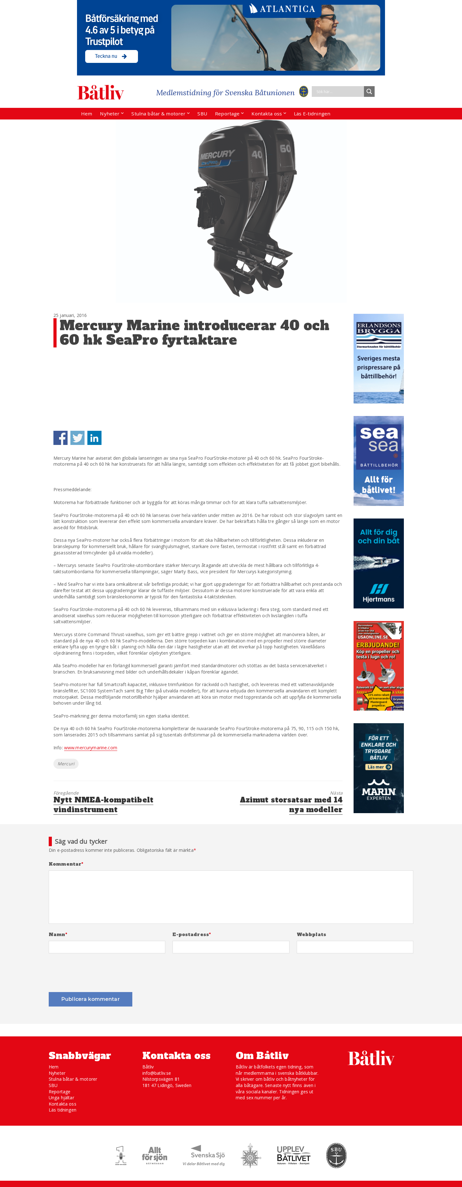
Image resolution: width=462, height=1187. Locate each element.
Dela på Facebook (60, 438)
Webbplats (311, 935)
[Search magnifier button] (369, 91)
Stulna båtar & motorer (158, 113)
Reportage (227, 113)
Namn (58, 935)
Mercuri (66, 764)
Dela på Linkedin (94, 438)
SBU (202, 113)
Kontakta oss (266, 113)
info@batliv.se (156, 1073)
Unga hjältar (61, 1098)
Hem (86, 113)
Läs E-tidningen (312, 113)
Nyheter (109, 113)
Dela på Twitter (77, 438)
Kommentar (66, 864)
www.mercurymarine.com (90, 748)
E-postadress (192, 935)
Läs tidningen (62, 1110)
